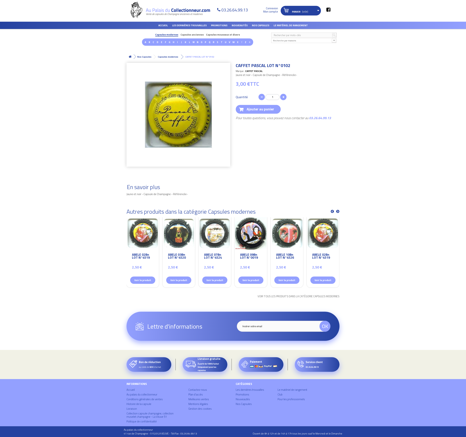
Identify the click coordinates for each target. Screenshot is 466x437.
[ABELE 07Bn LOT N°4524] (215, 233)
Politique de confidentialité (142, 421)
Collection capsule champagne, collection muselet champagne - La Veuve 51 (150, 415)
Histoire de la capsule (139, 404)
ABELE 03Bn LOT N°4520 (177, 256)
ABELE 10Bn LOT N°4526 (285, 256)
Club (280, 394)
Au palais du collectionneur (142, 394)
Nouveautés (240, 25)
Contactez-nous (197, 390)
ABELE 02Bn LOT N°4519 (141, 256)
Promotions (219, 25)
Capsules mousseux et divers (223, 34)
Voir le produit (142, 280)
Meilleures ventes (198, 399)
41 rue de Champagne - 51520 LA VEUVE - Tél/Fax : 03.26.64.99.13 (160, 433)
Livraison (132, 409)
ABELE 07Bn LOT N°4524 (213, 256)
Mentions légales (198, 404)
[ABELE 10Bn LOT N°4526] (287, 233)
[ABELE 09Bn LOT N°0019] (251, 233)
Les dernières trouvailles (189, 25)
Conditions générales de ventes (145, 399)
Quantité (242, 97)
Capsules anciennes (192, 34)
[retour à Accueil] (130, 56)
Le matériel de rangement (291, 25)
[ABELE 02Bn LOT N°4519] (143, 233)
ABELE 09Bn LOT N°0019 (249, 256)
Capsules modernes (166, 34)
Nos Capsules (260, 25)
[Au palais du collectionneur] (172, 10)
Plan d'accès (195, 394)
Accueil (163, 25)
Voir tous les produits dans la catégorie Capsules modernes (298, 296)
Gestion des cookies (200, 409)
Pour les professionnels (291, 399)
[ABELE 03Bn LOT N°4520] (179, 233)
